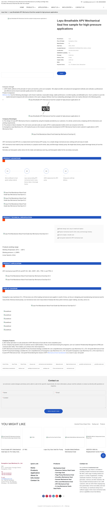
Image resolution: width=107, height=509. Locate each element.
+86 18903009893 (101, 2)
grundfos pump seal (99, 364)
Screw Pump (5, 364)
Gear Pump (14, 364)
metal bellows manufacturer (9, 368)
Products (102, 424)
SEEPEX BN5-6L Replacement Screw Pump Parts (95, 451)
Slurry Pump (23, 364)
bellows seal (21, 368)
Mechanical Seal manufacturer (57, 352)
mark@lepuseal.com (6, 478)
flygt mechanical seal (71, 364)
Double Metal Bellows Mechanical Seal (72, 451)
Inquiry (61, 73)
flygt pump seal (59, 364)
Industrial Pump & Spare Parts (82, 424)
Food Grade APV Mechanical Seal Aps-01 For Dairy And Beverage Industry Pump (11, 451)
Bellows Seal (6, 95)
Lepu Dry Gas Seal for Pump (53, 449)
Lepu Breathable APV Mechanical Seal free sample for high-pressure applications (34, 12)
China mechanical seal (58, 368)
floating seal (95, 424)
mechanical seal (70, 368)
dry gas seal (32, 364)
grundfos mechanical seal (85, 364)
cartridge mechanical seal (34, 368)
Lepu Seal (4, 12)
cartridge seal (46, 368)
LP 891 (24, 449)
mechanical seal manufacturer (45, 364)
